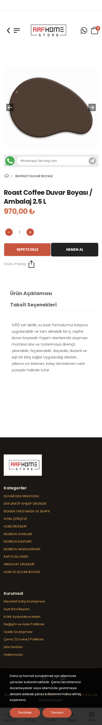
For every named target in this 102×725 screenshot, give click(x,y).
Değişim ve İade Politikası (24, 624)
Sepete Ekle (27, 249)
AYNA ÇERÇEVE (15, 518)
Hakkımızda (13, 654)
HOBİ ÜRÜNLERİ (15, 526)
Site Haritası (13, 647)
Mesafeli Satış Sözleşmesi (24, 601)
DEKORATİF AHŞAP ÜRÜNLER (25, 503)
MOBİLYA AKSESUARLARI (22, 549)
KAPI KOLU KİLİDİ (16, 556)
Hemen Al (74, 249)
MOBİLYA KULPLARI (17, 541)
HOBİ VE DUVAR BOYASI (22, 572)
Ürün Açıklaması (31, 293)
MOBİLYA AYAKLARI (18, 534)
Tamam (57, 712)
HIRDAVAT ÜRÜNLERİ (19, 564)
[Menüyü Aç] (17, 30)
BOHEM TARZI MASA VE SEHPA (27, 511)
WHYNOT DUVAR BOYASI (34, 176)
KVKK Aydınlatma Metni (22, 616)
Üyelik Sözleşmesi (18, 631)
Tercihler (25, 712)
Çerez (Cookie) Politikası (24, 639)
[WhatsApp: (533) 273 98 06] (84, 30)
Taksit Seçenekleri (33, 304)
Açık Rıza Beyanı (16, 609)
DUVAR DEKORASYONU (21, 496)
